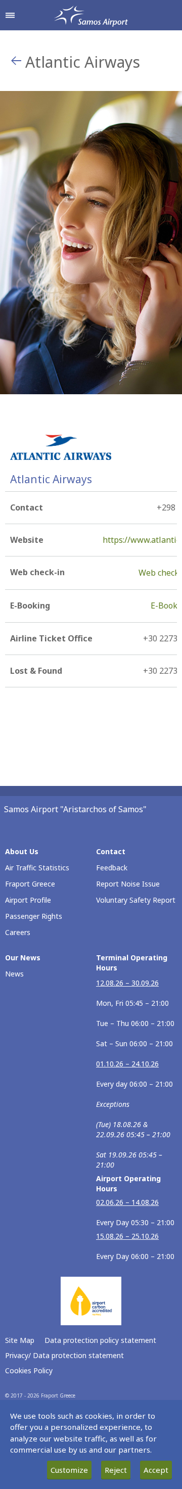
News (14, 974)
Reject (116, 1470)
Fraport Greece (30, 884)
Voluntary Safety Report (135, 900)
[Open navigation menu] (10, 15)
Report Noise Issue (128, 884)
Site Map (19, 1340)
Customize (69, 1470)
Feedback (111, 867)
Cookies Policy (29, 1370)
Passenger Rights (33, 916)
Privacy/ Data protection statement (64, 1355)
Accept (156, 1470)
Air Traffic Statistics (37, 867)
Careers (17, 932)
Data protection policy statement (100, 1340)
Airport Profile (28, 900)
